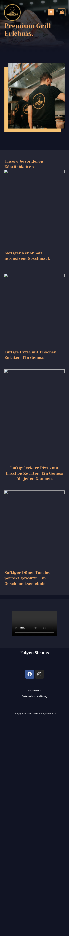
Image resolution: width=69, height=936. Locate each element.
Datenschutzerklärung (34, 696)
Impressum (34, 690)
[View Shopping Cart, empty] (61, 12)
